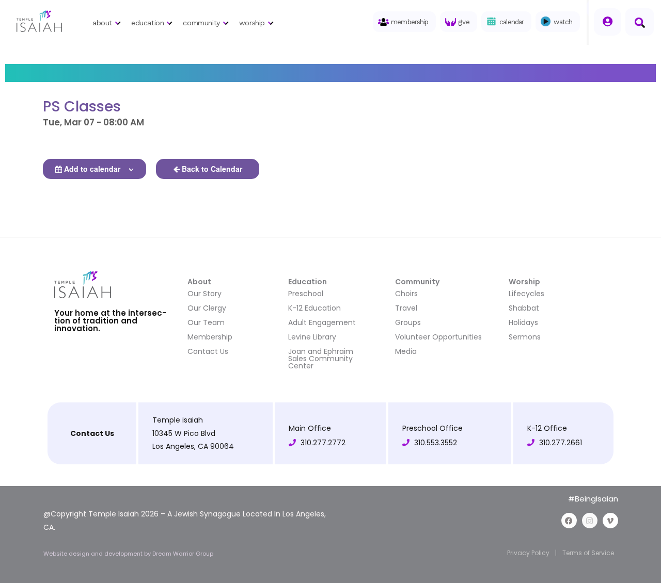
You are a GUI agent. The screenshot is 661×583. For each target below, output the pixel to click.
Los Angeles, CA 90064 (193, 446)
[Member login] (607, 22)
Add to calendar (92, 169)
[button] (639, 22)
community (201, 23)
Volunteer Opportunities (438, 337)
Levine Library (312, 337)
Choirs (406, 293)
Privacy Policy (528, 552)
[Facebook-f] (569, 520)
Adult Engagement (322, 322)
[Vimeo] (610, 520)
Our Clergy (206, 308)
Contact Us (207, 351)
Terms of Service (588, 552)
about (102, 23)
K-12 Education (314, 308)
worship (252, 23)
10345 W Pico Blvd (183, 433)
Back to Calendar (212, 169)
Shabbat (524, 308)
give (463, 22)
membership (409, 22)
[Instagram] (589, 520)
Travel (406, 308)
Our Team (206, 322)
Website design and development (93, 553)
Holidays (523, 322)
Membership (209, 337)
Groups (408, 322)
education (147, 23)
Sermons (525, 337)
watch (563, 22)
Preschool (305, 293)
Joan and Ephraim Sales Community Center (320, 358)
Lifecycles (526, 293)
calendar (511, 22)
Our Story (204, 293)
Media (406, 351)
